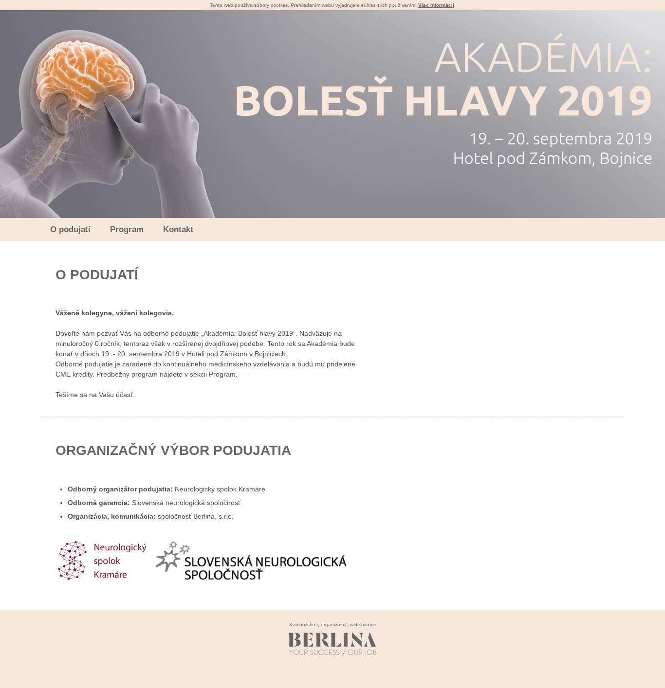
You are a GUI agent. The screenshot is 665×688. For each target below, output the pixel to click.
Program (127, 229)
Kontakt (178, 229)
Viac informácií (436, 5)
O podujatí (70, 229)
